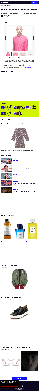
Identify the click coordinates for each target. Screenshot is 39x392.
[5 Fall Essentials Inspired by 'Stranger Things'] (19, 361)
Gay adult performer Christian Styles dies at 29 (23, 162)
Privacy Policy (3, 382)
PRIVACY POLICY (33, 382)
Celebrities (15, 160)
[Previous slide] (5, 38)
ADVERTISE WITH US (25, 382)
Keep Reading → (13, 151)
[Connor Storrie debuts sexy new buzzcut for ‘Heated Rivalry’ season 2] (6, 175)
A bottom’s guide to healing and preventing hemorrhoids (22, 113)
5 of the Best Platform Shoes (11, 297)
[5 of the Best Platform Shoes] (19, 310)
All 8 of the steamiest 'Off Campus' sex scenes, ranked (24, 191)
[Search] (29, 2)
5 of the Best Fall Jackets (10, 265)
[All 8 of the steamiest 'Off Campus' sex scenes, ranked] (6, 190)
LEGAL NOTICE (22, 383)
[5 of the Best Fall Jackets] (19, 279)
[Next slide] (33, 38)
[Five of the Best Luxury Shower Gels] (19, 228)
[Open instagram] (23, 386)
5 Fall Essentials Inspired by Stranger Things (17, 347)
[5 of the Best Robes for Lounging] (19, 137)
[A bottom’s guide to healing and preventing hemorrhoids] (16, 113)
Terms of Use (10, 382)
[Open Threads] (20, 386)
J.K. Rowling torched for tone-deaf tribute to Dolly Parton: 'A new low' (9, 108)
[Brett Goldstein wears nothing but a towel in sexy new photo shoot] (28, 107)
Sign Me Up (34, 2)
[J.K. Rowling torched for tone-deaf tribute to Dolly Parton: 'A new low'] (3, 107)
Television (15, 189)
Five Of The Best (7, 5)
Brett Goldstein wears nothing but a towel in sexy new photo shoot (35, 108)
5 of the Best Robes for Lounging (12, 124)
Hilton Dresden (4, 267)
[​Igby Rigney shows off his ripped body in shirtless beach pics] (6, 183)
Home (2, 5)
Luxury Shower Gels (8, 215)
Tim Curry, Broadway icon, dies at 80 (9, 113)
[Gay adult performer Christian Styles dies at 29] (6, 161)
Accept (10, 386)
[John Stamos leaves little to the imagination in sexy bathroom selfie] (6, 168)
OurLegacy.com (28, 67)
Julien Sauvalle (7, 15)
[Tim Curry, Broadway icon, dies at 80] (3, 113)
